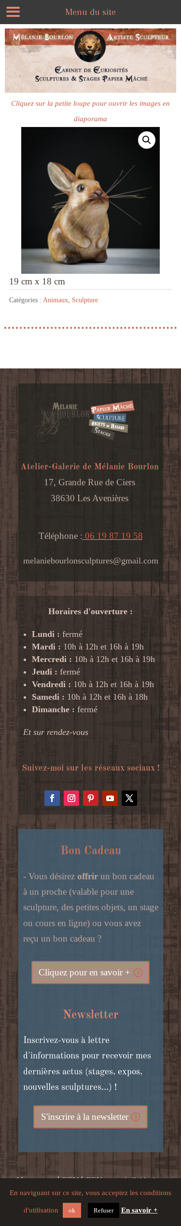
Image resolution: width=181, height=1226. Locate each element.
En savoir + (139, 1210)
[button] (146, 140)
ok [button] (72, 1210)
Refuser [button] (103, 1210)
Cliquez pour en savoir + (84, 972)
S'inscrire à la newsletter (84, 1117)
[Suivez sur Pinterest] (90, 798)
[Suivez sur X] (129, 798)
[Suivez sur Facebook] (52, 798)
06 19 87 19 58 (113, 536)
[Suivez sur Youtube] (110, 798)
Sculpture (85, 300)
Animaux (55, 300)
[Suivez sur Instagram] (71, 798)
